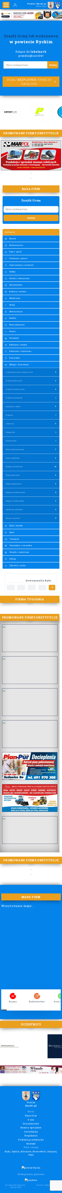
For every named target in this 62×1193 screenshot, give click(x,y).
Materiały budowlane (15, 449)
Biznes (12, 238)
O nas (31, 1119)
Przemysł (14, 338)
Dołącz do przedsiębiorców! (31, 53)
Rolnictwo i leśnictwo (20, 351)
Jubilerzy (10, 424)
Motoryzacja (16, 311)
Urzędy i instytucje (19, 552)
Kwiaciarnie (11, 441)
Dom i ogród (15, 251)
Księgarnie (10, 432)
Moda (12, 305)
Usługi (12, 558)
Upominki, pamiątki (14, 509)
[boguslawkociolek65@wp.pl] (32, 587)
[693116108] (11, 587)
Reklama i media (18, 344)
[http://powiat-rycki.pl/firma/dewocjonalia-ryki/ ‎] (21, 587)
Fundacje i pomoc (18, 258)
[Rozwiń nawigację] (6, 5)
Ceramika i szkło (13, 406)
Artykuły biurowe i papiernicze (19, 372)
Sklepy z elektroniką (15, 501)
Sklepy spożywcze (14, 484)
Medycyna (14, 298)
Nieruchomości (17, 324)
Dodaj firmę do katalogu (29, 81)
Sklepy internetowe (14, 466)
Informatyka (15, 285)
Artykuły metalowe (14, 398)
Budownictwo (16, 245)
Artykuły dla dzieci (14, 381)
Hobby (12, 271)
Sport (11, 532)
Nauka (12, 318)
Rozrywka (14, 358)
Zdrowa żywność (13, 518)
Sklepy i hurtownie (19, 364)
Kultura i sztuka (17, 291)
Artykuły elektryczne (15, 389)
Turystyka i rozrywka (20, 545)
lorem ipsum (12, 995)
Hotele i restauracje (19, 278)
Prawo (12, 331)
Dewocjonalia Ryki (38, 580)
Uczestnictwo (31, 1123)
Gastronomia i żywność (21, 265)
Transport (14, 539)
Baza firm (31, 1115)
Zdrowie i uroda (17, 565)
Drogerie (9, 415)
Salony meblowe (13, 458)
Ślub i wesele (16, 525)
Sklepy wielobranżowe (15, 492)
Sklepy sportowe (13, 475)
